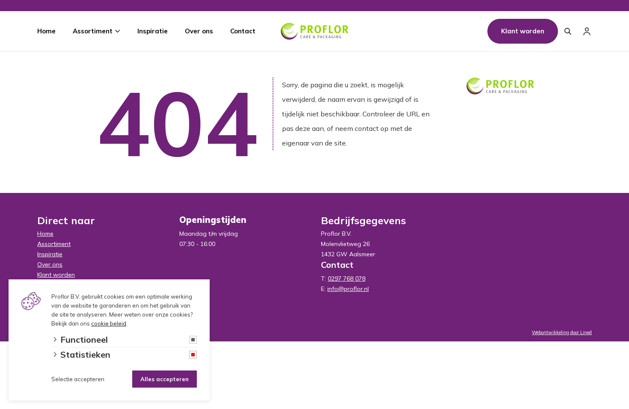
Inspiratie (152, 31)
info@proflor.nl (348, 289)
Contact (242, 31)
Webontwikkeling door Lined (562, 332)
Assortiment (93, 31)
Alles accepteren (164, 379)
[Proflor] (314, 31)
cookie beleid (108, 323)
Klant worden (522, 31)
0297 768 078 (346, 278)
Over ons (199, 31)
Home (46, 31)
